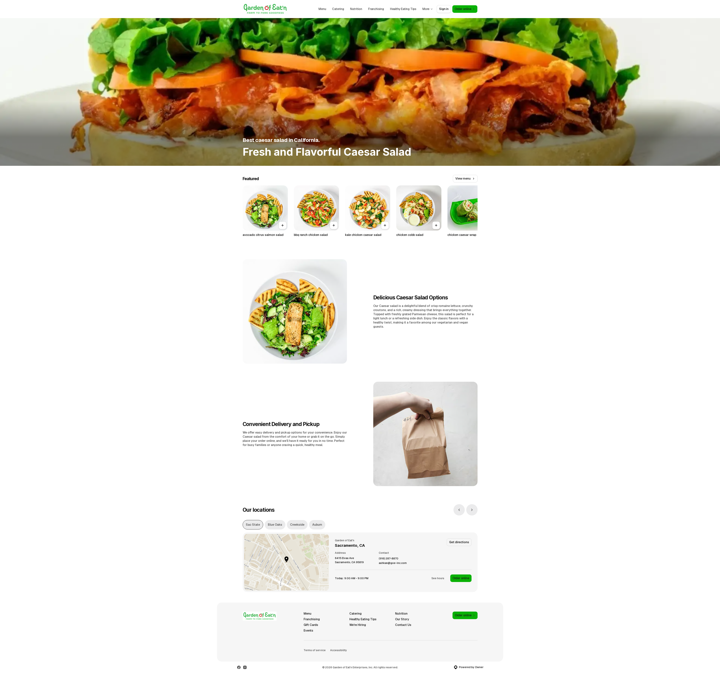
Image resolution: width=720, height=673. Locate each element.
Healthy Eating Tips (403, 9)
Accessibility (338, 650)
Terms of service (315, 650)
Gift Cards (311, 625)
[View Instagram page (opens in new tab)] (245, 667)
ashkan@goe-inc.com (393, 563)
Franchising (376, 9)
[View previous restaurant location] (459, 509)
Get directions (459, 542)
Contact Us (403, 625)
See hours (437, 578)
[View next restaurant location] (472, 509)
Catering (338, 9)
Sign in (444, 9)
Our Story (402, 619)
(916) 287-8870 (388, 558)
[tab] (253, 524)
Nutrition (356, 9)
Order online (461, 578)
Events (308, 630)
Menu (322, 9)
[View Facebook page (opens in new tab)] (239, 667)
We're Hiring (357, 625)
